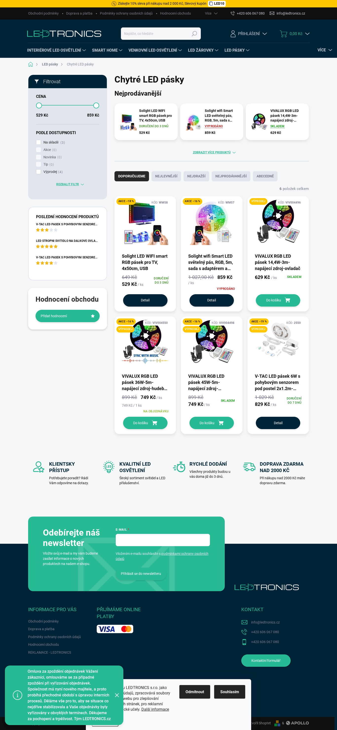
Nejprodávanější (231, 176)
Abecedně (265, 176)
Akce (49, 150)
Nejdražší (196, 176)
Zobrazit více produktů (212, 152)
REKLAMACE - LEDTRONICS (49, 652)
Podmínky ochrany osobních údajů (126, 13)
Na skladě (53, 142)
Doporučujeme (131, 176)
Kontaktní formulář (266, 661)
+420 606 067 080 (265, 632)
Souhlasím (229, 691)
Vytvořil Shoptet (258, 723)
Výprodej (52, 172)
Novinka (51, 157)
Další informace (155, 709)
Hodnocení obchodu (175, 13)
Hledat (194, 34)
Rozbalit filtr (67, 184)
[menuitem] (57, 50)
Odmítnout (195, 691)
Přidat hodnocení (54, 316)
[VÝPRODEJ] (278, 224)
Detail (145, 300)
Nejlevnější (166, 176)
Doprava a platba (79, 13)
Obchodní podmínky (43, 13)
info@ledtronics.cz (265, 622)
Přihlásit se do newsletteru (141, 574)
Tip (48, 164)
